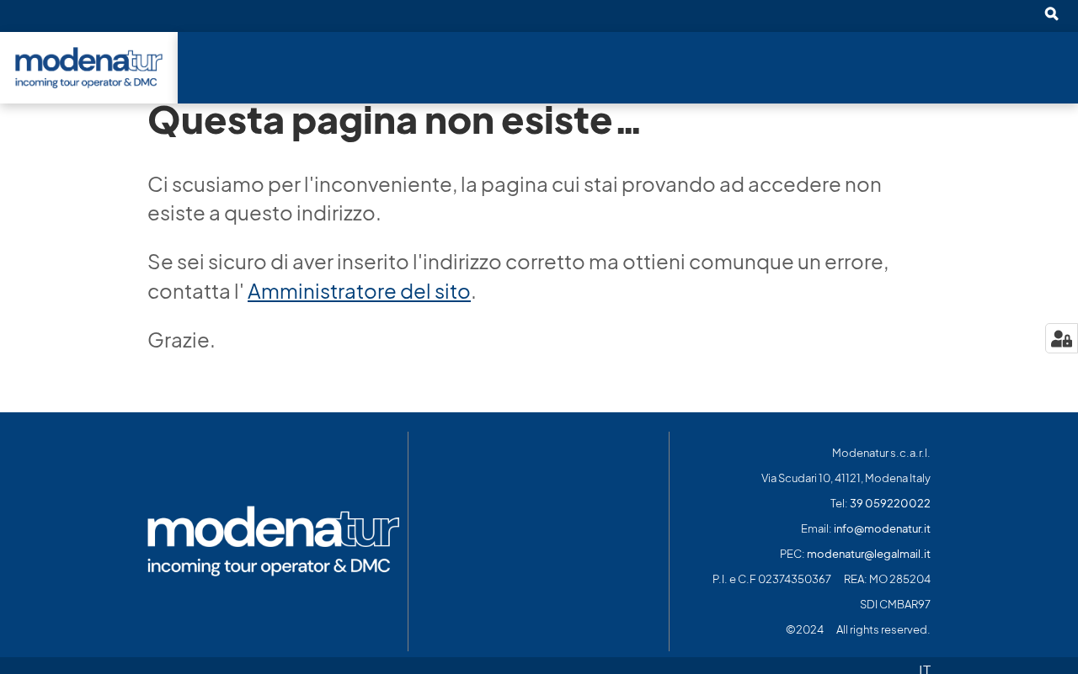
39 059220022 (890, 503)
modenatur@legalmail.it (869, 554)
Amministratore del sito (359, 291)
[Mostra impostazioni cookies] (1061, 338)
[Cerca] (1051, 14)
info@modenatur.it (882, 529)
